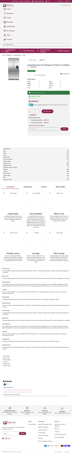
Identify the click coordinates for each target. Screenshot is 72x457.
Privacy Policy (67, 451)
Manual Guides (60, 187)
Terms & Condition (58, 451)
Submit (22, 433)
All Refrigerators (17, 55)
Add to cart (48, 111)
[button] (68, 5)
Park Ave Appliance (9, 451)
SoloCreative (18, 451)
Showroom (67, 1)
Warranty (33, 115)
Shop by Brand (32, 424)
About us (57, 429)
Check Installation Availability (37, 125)
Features (44, 187)
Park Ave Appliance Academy (45, 441)
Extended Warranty (42, 430)
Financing (40, 438)
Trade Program (41, 432)
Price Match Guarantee (60, 434)
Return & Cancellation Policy (45, 424)
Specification (28, 187)
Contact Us (60, 1)
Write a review (41, 75)
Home (3, 55)
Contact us (57, 431)
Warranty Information (43, 427)
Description (10, 187)
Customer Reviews (59, 437)
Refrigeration (9, 55)
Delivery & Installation (43, 435)
